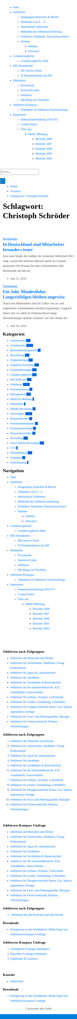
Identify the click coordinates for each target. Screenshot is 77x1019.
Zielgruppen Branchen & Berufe (40, 17)
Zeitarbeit (15, 457)
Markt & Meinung (21, 399)
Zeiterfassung (18, 462)
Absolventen (17, 340)
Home (14, 186)
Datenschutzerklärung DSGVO (39, 119)
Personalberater (19, 418)
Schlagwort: (29, 196)
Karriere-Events (30, 90)
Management (18, 394)
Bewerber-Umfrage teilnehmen (28, 953)
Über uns (26, 129)
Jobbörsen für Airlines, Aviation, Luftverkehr (36, 697)
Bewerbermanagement (23, 350)
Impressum (19, 114)
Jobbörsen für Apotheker (24, 677)
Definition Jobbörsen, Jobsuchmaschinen (45, 36)
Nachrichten (10, 239)
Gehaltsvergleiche (23, 56)
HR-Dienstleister (23, 65)
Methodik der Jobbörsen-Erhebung (41, 31)
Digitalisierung (19, 360)
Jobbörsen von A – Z (33, 21)
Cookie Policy (29, 124)
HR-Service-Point (31, 70)
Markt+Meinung (37, 134)
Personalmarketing (21, 428)
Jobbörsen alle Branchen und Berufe (31, 658)
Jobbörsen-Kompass (25, 104)
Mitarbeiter (16, 404)
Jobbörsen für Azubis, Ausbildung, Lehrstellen (37, 702)
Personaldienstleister (22, 423)
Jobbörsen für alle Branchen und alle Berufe (37, 914)
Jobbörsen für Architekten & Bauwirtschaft (35, 682)
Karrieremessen (19, 389)
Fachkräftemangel (20, 369)
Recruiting (16, 438)
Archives (15, 191)
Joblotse (25, 41)
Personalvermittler (21, 433)
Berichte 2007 (44, 143)
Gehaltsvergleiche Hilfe (34, 60)
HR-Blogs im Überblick (35, 100)
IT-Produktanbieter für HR (36, 75)
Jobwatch (33, 51)
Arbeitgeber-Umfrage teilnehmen (29, 949)
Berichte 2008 (44, 139)
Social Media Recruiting (24, 443)
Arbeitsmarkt (18, 345)
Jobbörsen (19, 12)
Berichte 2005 (44, 153)
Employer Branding (22, 365)
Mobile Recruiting (21, 408)
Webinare (26, 95)
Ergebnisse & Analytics (24, 958)
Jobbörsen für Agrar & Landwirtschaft (32, 672)
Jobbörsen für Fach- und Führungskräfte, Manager (40, 716)
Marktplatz (19, 80)
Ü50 (13, 447)
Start (16, 7)
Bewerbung (17, 355)
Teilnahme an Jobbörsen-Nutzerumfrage (44, 109)
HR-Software (18, 379)
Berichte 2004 (44, 158)
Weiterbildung (18, 452)
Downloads (27, 85)
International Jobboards (34, 26)
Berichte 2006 (44, 148)
